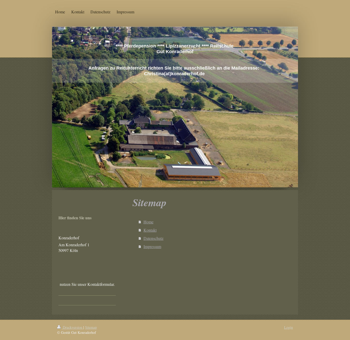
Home (148, 221)
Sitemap (91, 327)
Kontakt (150, 230)
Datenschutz (153, 238)
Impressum (152, 246)
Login (288, 327)
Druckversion (72, 327)
